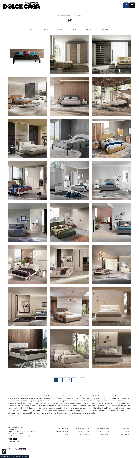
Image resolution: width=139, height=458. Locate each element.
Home (60, 15)
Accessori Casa (83, 431)
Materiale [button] (46, 30)
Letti (79, 15)
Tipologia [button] (88, 30)
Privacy (3, 457)
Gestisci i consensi (21, 457)
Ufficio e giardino (83, 434)
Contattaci (126, 428)
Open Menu (132, 5)
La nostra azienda (103, 428)
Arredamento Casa (69, 15)
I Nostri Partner (104, 431)
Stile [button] (74, 30)
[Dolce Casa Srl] (21, 5)
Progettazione (104, 434)
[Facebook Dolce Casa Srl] (9, 439)
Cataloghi (127, 431)
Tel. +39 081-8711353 (16, 434)
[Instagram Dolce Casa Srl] (12, 439)
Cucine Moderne (62, 428)
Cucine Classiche (62, 431)
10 (82, 380)
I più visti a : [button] (106, 30)
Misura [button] (61, 30)
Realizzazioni (125, 434)
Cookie (9, 457)
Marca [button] (30, 30)
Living (66, 434)
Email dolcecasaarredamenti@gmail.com (22, 436)
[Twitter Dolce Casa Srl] (15, 439)
